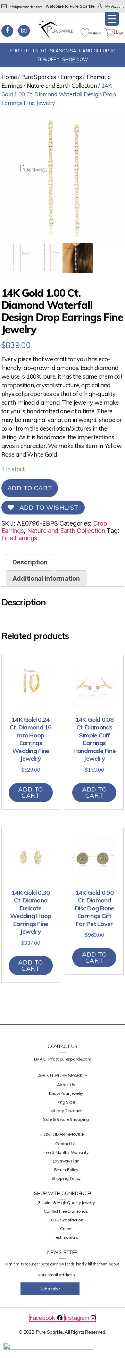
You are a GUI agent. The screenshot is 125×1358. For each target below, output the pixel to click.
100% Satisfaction (66, 1219)
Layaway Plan (66, 1161)
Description (30, 562)
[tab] (30, 562)
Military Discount (66, 1110)
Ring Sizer (66, 1102)
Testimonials (66, 1237)
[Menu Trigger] (112, 19)
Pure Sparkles (39, 76)
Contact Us (65, 1143)
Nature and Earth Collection (62, 85)
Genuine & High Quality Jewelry (66, 1202)
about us (66, 1084)
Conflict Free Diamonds (66, 1211)
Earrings (71, 76)
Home (9, 76)
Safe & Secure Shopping (66, 1119)
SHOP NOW (75, 59)
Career (66, 1228)
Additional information (46, 578)
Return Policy (66, 1169)
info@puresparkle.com (25, 7)
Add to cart (29, 488)
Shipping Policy (66, 1178)
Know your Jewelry (66, 1093)
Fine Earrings (19, 538)
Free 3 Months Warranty (65, 1152)
